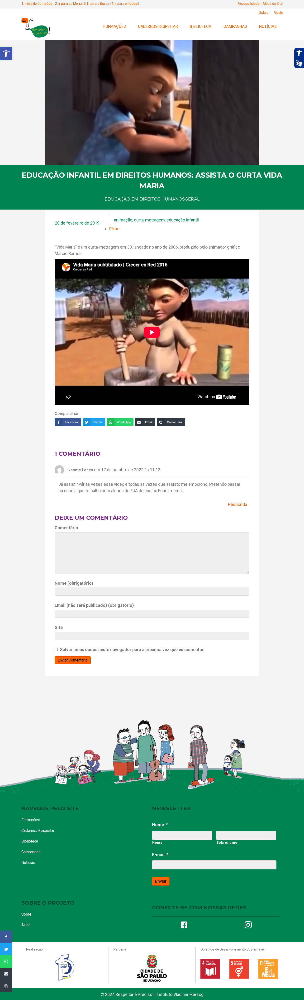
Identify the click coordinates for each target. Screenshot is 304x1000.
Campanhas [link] (235, 26)
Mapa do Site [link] (273, 3)
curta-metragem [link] (149, 219)
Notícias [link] (268, 26)
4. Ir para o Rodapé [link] (125, 3)
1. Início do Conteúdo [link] (36, 3)
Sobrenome (227, 842)
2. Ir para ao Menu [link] (68, 3)
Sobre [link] (264, 12)
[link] (6, 53)
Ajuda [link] (278, 12)
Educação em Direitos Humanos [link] (145, 199)
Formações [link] (114, 26)
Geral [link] (192, 199)
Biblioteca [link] (200, 26)
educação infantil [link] (182, 219)
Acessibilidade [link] (248, 3)
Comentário (66, 527)
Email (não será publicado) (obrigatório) (94, 605)
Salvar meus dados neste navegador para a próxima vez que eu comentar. (132, 649)
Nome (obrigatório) (74, 583)
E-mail (160, 854)
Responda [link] (237, 504)
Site (59, 627)
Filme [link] (114, 228)
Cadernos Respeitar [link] (158, 26)
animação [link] (123, 219)
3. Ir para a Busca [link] (96, 3)
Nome (160, 824)
